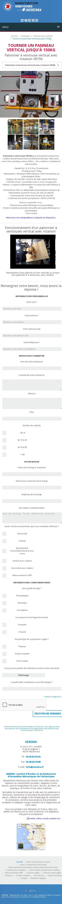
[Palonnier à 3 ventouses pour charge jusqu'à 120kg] (31, 142)
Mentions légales (38, 878)
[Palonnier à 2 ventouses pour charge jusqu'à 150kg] (46, 142)
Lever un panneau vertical (38, 862)
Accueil (14, 36)
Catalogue (25, 36)
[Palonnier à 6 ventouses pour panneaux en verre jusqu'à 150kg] (31, 126)
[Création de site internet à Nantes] (31, 888)
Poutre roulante (23, 875)
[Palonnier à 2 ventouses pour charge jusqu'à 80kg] (15, 142)
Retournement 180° (14, 873)
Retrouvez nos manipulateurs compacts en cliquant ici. (31, 217)
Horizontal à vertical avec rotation (44, 870)
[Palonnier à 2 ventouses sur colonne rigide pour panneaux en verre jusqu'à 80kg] (15, 126)
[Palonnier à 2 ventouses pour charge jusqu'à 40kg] (46, 126)
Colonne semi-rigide (52, 873)
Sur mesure (39, 875)
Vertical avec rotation (43, 36)
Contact (23, 878)
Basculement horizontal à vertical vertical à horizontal (33, 867)
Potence (8, 875)
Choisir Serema (55, 875)
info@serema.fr (35, 766)
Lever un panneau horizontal (33, 864)
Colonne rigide (33, 873)
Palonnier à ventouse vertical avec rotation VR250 (30, 65)
